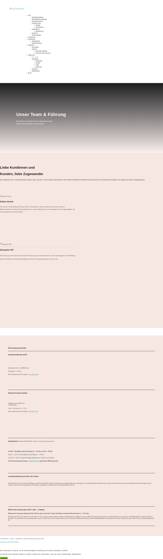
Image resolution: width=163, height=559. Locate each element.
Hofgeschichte (37, 21)
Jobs (37, 65)
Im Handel (35, 47)
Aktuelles (32, 37)
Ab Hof (34, 49)
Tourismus (36, 29)
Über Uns (31, 55)
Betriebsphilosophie (39, 19)
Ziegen (38, 25)
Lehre (38, 63)
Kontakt (35, 69)
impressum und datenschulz (9, 542)
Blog (30, 73)
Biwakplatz (40, 31)
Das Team (35, 57)
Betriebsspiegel (38, 17)
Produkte (31, 39)
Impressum (36, 71)
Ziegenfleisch (37, 43)
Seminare (39, 61)
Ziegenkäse (36, 41)
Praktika (39, 67)
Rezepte (35, 33)
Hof (29, 15)
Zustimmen (4, 558)
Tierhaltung (36, 23)
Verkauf (31, 45)
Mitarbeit (35, 59)
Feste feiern (36, 35)
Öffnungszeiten (41, 51)
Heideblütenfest (33, 374)
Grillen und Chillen (43, 53)
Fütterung (39, 27)
